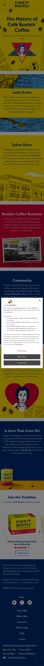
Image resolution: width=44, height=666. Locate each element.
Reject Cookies (22, 357)
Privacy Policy (17, 308)
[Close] (39, 300)
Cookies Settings (22, 351)
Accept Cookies (22, 363)
